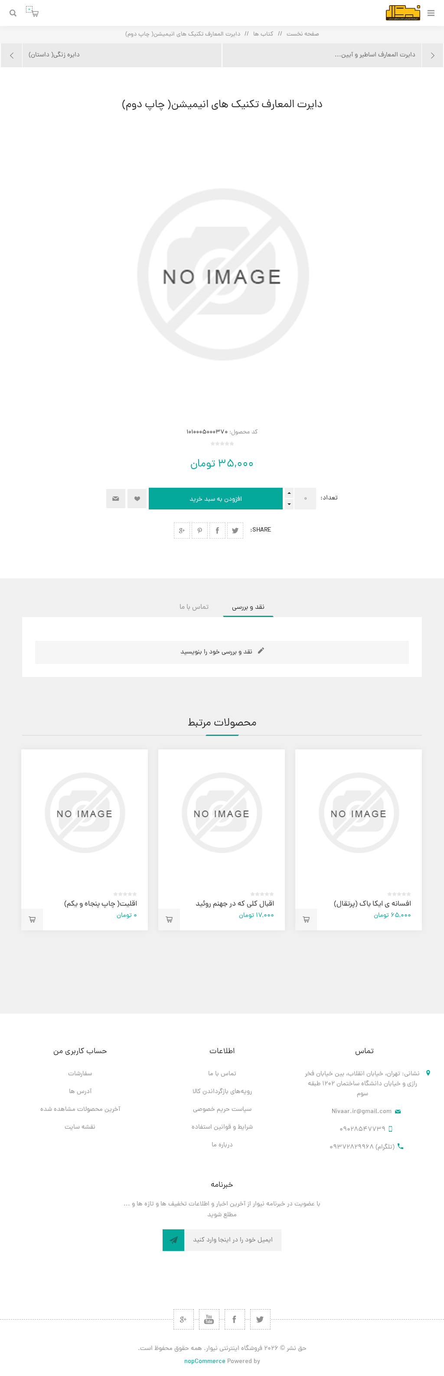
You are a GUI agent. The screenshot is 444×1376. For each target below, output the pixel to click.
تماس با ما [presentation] (194, 607)
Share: (260, 530)
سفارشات (80, 1074)
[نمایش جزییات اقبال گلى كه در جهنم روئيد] (221, 812)
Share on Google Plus (182, 530)
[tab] (248, 607)
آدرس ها (80, 1092)
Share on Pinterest (200, 530)
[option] (358, 840)
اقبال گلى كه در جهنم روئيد (235, 904)
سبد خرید (29, 9)
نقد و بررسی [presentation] (248, 607)
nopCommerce (204, 1362)
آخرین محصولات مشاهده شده (80, 1110)
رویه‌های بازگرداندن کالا (222, 1092)
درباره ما (222, 1145)
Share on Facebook (217, 530)
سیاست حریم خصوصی (222, 1110)
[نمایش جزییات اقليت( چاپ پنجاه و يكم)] (84, 812)
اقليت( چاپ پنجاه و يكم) (100, 904)
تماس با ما (222, 1074)
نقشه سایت (80, 1128)
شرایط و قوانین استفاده (222, 1128)
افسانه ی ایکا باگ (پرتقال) (372, 904)
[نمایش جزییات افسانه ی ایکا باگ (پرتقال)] (358, 812)
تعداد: (329, 498)
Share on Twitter (235, 530)
